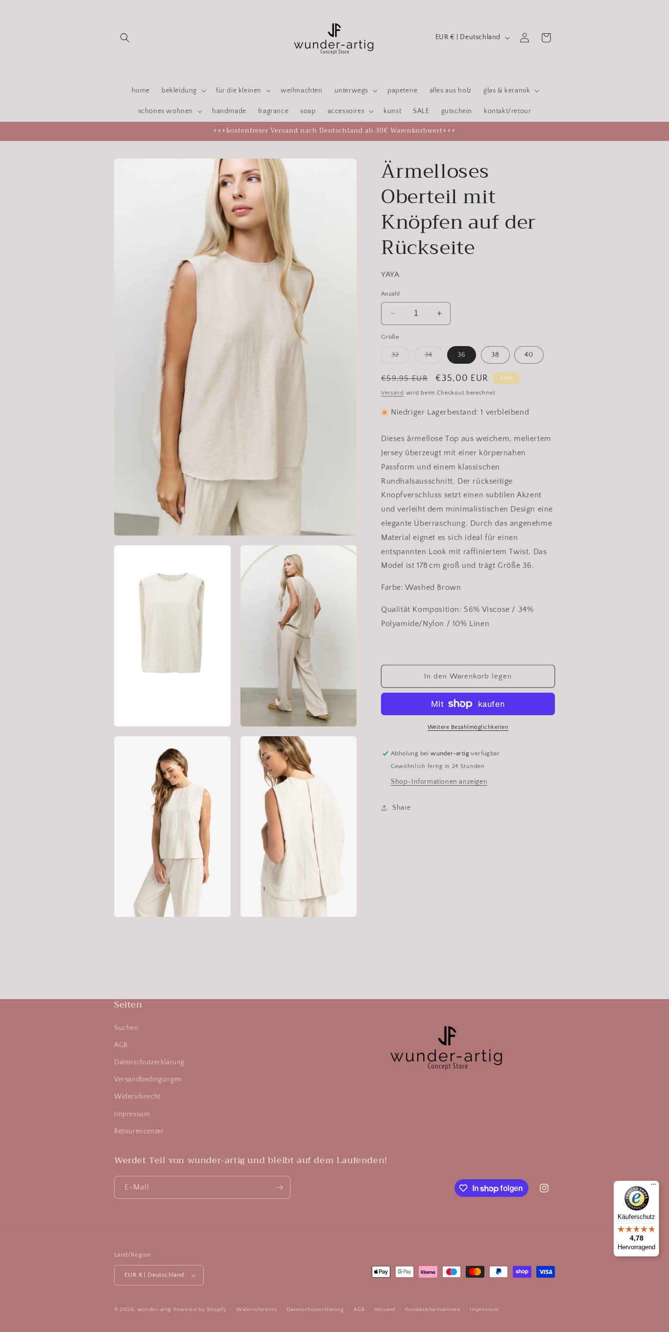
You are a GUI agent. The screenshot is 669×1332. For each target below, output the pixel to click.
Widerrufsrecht (256, 1309)
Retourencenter (139, 1131)
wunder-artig (155, 1309)
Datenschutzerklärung (149, 1062)
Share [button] (401, 807)
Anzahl (390, 293)
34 (434, 357)
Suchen (126, 1028)
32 (400, 357)
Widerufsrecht (137, 1096)
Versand (392, 393)
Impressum (132, 1114)
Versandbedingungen (148, 1079)
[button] (125, 37)
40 (529, 355)
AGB (121, 1045)
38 (495, 355)
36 (461, 355)
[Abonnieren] (279, 1187)
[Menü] (653, 1186)
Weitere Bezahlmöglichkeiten (468, 727)
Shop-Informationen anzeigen (439, 782)
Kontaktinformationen (432, 1309)
